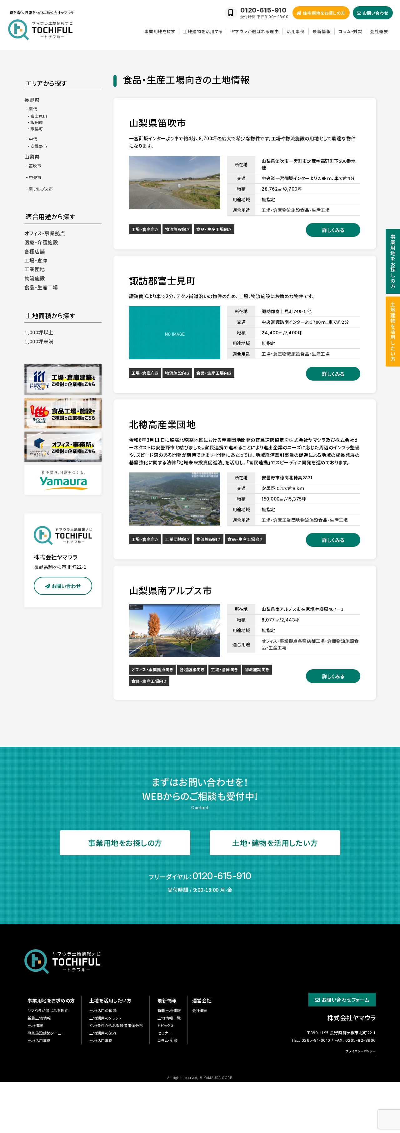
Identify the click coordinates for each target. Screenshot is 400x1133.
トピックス (166, 1025)
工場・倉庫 (36, 260)
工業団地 (34, 269)
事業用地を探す (160, 31)
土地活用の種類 (103, 1010)
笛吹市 (35, 166)
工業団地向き (177, 539)
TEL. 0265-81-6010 (310, 1040)
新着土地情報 (39, 1018)
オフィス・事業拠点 (44, 233)
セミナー (165, 1033)
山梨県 (32, 156)
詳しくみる (333, 230)
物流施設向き (177, 229)
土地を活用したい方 (110, 1000)
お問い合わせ (66, 586)
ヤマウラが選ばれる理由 (255, 31)
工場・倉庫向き (145, 229)
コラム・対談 (350, 31)
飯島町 (36, 129)
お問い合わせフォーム (346, 999)
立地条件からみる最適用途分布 (116, 1025)
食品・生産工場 (41, 287)
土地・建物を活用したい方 (275, 842)
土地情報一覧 (169, 1018)
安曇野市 (38, 146)
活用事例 (296, 31)
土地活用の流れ (103, 1033)
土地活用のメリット (105, 1018)
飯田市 (36, 122)
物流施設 (34, 278)
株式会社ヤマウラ (351, 1017)
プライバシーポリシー (361, 1051)
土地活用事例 (39, 1040)
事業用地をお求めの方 (51, 1000)
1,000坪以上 (39, 332)
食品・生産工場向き (214, 229)
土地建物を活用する (203, 31)
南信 (33, 109)
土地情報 (35, 1025)
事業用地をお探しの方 (125, 842)
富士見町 (38, 116)
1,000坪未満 (39, 341)
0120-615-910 (222, 875)
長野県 (32, 99)
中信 (33, 139)
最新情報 (321, 31)
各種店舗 (34, 251)
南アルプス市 (41, 189)
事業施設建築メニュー (46, 1033)
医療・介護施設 (41, 242)
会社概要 (379, 31)
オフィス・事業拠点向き (152, 669)
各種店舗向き (192, 669)
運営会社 (202, 1000)
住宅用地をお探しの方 (324, 13)
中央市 (35, 177)
